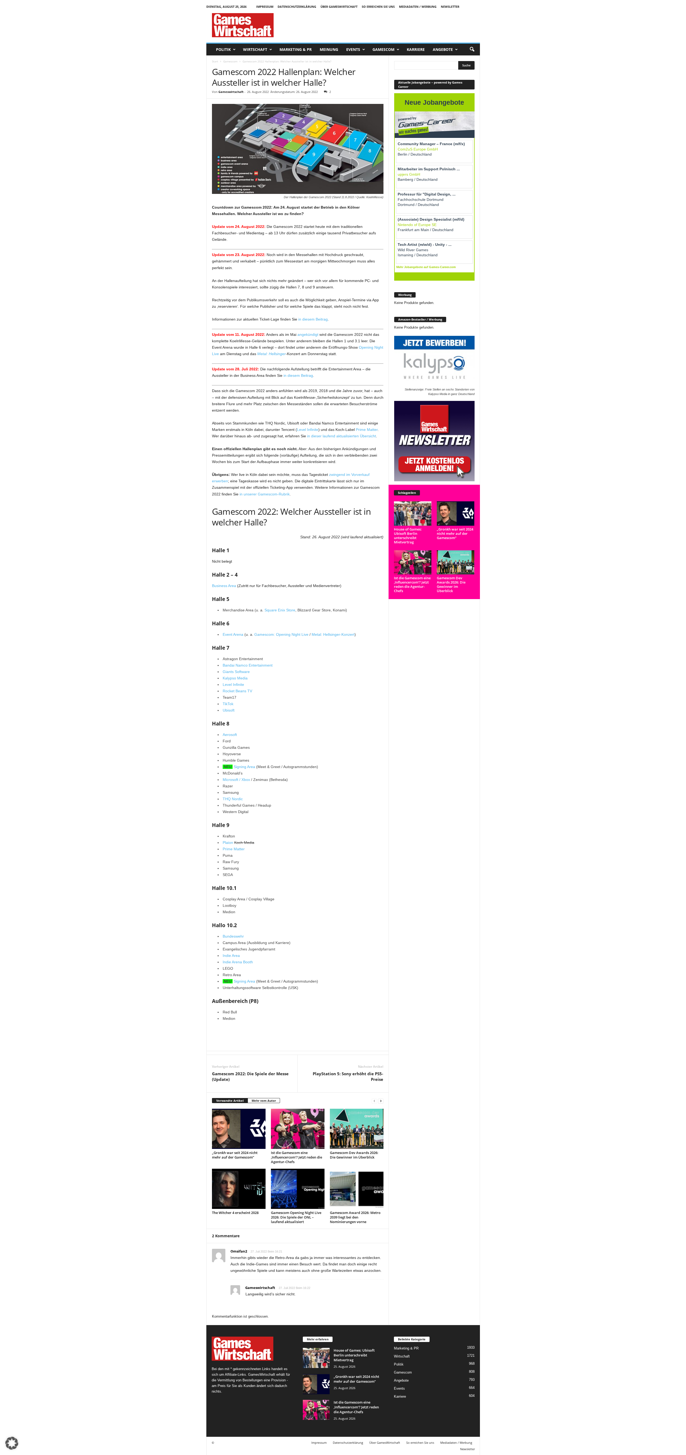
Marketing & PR (295, 49)
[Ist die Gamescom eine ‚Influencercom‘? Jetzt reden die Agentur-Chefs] (298, 1129)
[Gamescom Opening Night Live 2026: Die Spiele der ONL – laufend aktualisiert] (298, 1189)
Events (353, 49)
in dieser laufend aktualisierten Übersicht (341, 436)
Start (215, 61)
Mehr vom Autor (264, 1101)
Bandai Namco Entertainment (248, 665)
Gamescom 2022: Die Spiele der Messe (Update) (250, 1076)
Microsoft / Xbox (236, 779)
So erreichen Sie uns (378, 7)
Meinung (329, 49)
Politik (223, 49)
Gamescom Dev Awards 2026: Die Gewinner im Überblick (354, 1155)
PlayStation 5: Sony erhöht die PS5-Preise (348, 1076)
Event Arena (233, 634)
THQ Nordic (233, 799)
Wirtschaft (255, 49)
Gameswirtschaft (231, 92)
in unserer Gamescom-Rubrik (265, 494)
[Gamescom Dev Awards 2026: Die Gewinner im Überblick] (356, 1129)
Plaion (228, 842)
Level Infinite (307, 429)
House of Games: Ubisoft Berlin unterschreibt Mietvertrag (408, 535)
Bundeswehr (233, 936)
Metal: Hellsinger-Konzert (333, 634)
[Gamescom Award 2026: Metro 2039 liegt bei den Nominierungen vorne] (356, 1189)
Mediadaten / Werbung (418, 7)
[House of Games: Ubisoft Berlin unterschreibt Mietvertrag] (413, 513)
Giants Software (236, 672)
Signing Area (244, 767)
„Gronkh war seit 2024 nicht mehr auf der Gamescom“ (235, 1155)
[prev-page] (374, 1101)
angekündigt (307, 334)
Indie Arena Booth (238, 962)
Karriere (416, 49)
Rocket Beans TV (237, 691)
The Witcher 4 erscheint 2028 (235, 1212)
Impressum (264, 7)
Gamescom (383, 49)
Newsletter (450, 7)
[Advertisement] (382, 25)
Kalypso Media (235, 678)
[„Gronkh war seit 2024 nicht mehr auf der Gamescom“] (239, 1129)
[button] (472, 49)
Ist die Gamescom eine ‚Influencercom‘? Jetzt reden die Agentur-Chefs (296, 1157)
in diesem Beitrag (313, 319)
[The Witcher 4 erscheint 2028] (239, 1189)
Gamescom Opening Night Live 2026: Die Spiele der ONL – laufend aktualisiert (296, 1217)
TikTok (228, 704)
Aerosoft (230, 734)
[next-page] (380, 1101)
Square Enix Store (279, 610)
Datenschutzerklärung (297, 7)
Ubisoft (228, 710)
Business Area (224, 586)
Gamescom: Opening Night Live (281, 634)
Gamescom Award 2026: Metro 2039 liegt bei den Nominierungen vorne (355, 1217)
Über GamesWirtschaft (338, 7)
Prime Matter (367, 429)
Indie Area (231, 955)
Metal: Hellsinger (271, 354)
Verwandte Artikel (230, 1101)
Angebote (443, 49)
